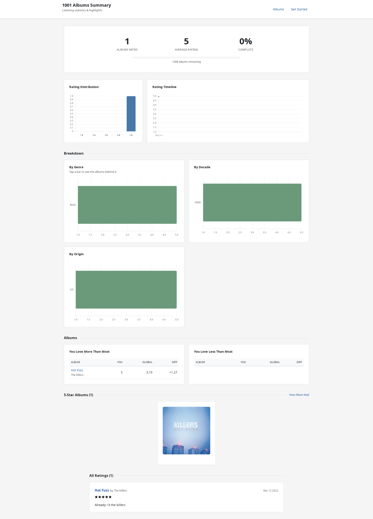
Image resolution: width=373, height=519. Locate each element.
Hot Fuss (77, 370)
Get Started (299, 9)
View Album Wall (299, 395)
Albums (278, 9)
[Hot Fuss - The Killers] (186, 430)
